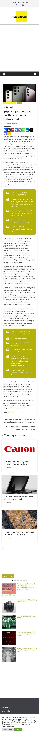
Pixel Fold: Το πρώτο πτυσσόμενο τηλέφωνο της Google (18, 497)
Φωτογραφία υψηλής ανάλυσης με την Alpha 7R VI (27, 601)
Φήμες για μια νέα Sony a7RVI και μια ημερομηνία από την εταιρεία (26, 633)
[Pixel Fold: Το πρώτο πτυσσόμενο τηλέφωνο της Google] (19, 476)
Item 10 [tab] (26, 580)
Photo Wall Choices (9, 103)
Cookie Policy (6, 707)
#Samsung (24, 359)
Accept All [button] (18, 730)
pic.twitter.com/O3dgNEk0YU (20, 366)
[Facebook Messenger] (16, 130)
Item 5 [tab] (18, 580)
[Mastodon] (5, 133)
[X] (9, 130)
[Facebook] (5, 130)
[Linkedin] (27, 130)
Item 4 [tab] (17, 580)
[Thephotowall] (4, 74)
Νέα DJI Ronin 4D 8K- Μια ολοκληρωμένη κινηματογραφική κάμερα (20, 428)
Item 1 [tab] (12, 580)
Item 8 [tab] (23, 580)
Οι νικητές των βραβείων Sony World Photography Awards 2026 (27, 649)
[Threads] (31, 130)
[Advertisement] (19, 53)
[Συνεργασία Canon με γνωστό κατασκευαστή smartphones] (19, 441)
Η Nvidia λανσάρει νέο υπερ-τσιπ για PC (26, 617)
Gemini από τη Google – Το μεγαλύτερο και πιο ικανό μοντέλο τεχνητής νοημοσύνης (19, 420)
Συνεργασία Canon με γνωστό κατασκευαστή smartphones (16, 462)
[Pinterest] (12, 130)
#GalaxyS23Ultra (16, 363)
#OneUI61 (14, 361)
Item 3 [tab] (15, 580)
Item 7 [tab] (21, 580)
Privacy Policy (6, 711)
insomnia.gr (10, 412)
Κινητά (19, 103)
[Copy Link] (9, 133)
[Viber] (20, 130)
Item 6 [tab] (20, 580)
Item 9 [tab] (24, 580)
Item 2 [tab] (14, 580)
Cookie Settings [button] (8, 730)
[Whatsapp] (23, 130)
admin (15, 123)
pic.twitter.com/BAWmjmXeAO (20, 222)
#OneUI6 (21, 220)
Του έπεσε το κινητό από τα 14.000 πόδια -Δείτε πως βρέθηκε (18, 533)
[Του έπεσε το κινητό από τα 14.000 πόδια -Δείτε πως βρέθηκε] (19, 511)
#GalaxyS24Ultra (23, 361)
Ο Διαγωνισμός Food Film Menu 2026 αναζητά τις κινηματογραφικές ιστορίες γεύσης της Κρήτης (27, 586)
